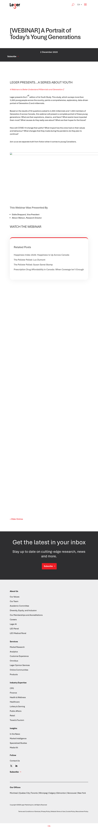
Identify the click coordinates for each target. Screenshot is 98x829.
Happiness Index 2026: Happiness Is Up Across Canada (41, 254)
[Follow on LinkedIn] (16, 766)
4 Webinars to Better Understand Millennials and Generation (36, 89)
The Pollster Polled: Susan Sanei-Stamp (33, 264)
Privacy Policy (45, 811)
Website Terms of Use (58, 811)
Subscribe (11, 56)
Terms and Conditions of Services (29, 811)
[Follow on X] (11, 766)
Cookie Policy (70, 811)
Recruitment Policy (82, 811)
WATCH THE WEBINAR (25, 227)
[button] (79, 4)
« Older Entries (16, 519)
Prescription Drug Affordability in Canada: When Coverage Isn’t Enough (49, 269)
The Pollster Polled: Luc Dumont (29, 259)
